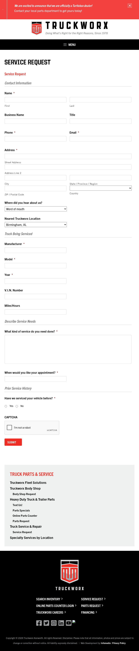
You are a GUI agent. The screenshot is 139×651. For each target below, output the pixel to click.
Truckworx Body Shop (25, 488)
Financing (87, 612)
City (7, 183)
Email (74, 132)
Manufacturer (15, 244)
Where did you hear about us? (23, 202)
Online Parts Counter (25, 515)
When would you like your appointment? (31, 372)
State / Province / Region (84, 183)
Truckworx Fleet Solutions (28, 482)
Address (11, 150)
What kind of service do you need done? (31, 331)
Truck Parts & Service (32, 474)
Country (74, 193)
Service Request (22, 532)
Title (72, 114)
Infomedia (106, 643)
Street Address (13, 162)
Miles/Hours (12, 305)
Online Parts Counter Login (55, 606)
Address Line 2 (13, 172)
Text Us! (17, 505)
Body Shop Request (24, 494)
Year (9, 274)
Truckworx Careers (49, 612)
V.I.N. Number (14, 290)
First (7, 105)
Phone (10, 132)
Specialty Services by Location (31, 537)
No (22, 405)
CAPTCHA (11, 417)
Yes (11, 405)
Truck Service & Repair (26, 526)
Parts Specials (21, 510)
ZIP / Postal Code (14, 194)
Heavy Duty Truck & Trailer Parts (32, 499)
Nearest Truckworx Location (22, 218)
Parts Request (21, 521)
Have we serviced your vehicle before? (30, 398)
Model (10, 259)
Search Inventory (48, 599)
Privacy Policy (119, 643)
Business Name (14, 114)
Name (10, 93)
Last (72, 105)
